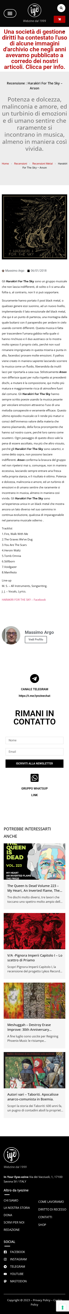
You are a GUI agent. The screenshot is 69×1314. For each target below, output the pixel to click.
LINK (34, 795)
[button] (10, 13)
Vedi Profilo (36, 639)
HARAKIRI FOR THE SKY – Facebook (24, 599)
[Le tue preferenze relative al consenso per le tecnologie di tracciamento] (62, 1307)
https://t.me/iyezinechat (34, 696)
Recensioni (20, 163)
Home (5, 163)
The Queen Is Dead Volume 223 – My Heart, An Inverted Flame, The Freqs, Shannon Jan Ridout (33, 890)
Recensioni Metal (42, 163)
